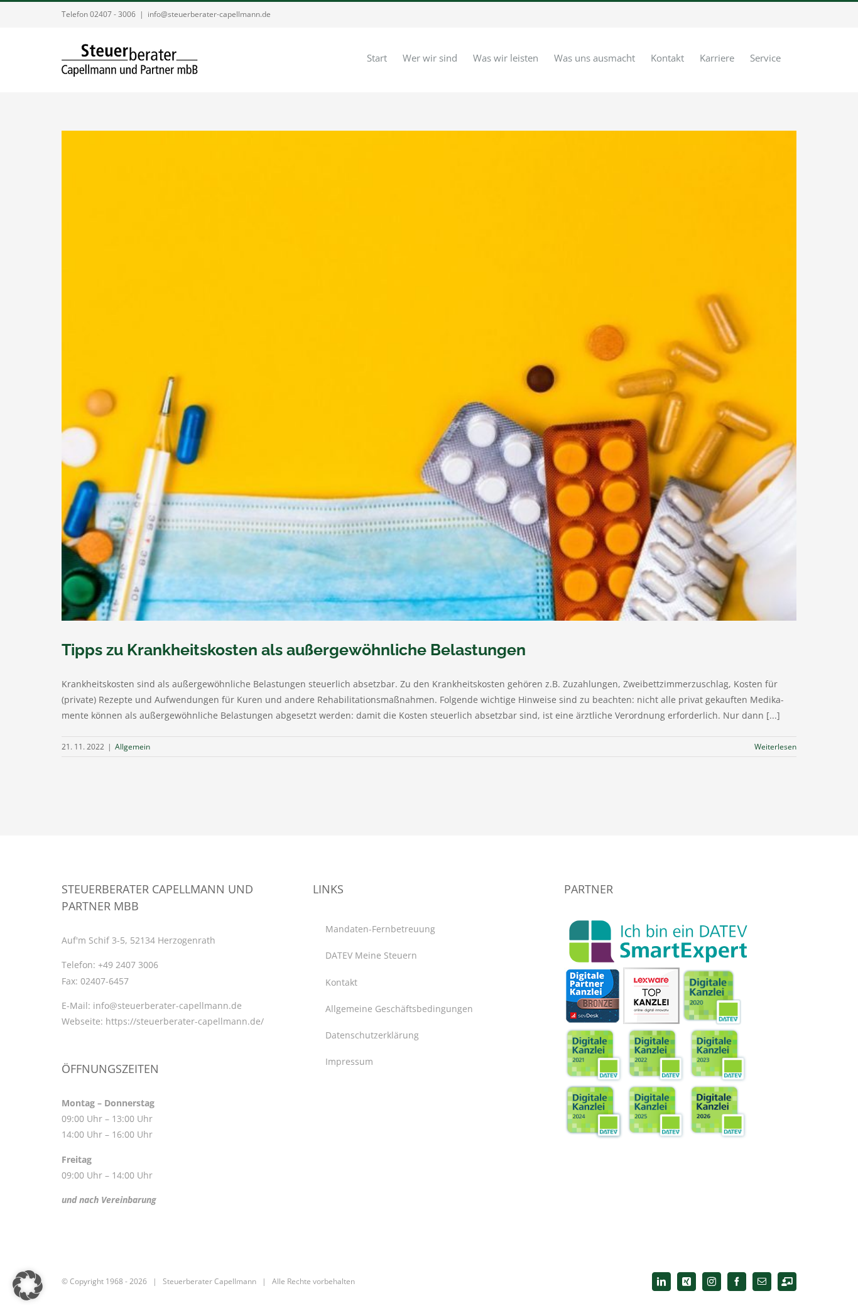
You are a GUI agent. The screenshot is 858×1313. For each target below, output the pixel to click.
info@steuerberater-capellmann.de (209, 14)
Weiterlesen (775, 746)
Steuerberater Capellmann (209, 1281)
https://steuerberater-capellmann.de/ (185, 1021)
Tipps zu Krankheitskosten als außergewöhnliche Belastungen (294, 649)
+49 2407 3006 (128, 965)
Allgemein (132, 746)
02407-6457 (104, 981)
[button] (27, 1285)
